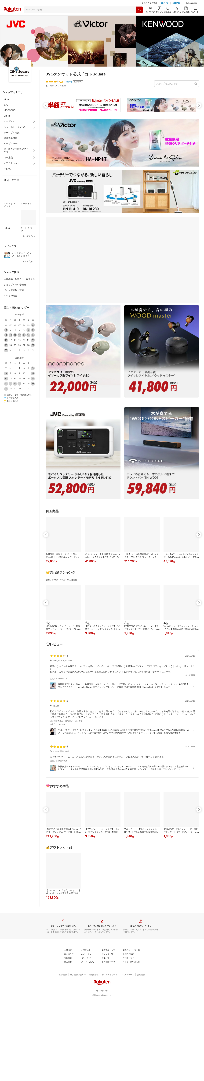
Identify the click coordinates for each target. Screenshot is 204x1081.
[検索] (139, 17)
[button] (193, 11)
